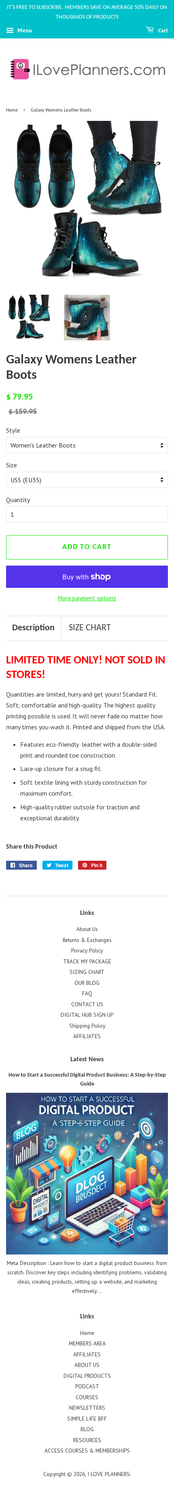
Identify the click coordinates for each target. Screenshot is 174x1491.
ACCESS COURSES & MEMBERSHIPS (87, 1450)
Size (11, 465)
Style (13, 430)
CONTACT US (87, 1004)
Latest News (87, 1059)
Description (33, 628)
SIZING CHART (87, 972)
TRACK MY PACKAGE (87, 961)
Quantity (18, 500)
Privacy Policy (87, 950)
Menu (24, 30)
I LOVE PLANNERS (108, 1474)
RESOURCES (87, 1440)
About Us (87, 929)
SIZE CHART (90, 628)
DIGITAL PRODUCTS (87, 1375)
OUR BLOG (87, 982)
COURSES (87, 1397)
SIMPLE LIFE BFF (87, 1418)
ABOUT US (87, 1365)
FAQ (87, 993)
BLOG (87, 1429)
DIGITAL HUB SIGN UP (87, 1014)
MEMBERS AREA (87, 1343)
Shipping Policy (87, 1025)
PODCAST (87, 1386)
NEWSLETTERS (87, 1407)
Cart (162, 31)
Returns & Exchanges (87, 940)
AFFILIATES (87, 1036)
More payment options (87, 598)
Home (12, 110)
